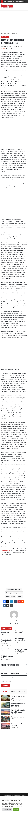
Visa (20, 596)
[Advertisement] (14, 21)
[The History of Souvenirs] (5, 719)
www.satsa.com (5, 550)
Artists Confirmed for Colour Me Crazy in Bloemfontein (7, 642)
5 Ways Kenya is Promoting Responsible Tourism (18, 711)
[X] (7, 601)
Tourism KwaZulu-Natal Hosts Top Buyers (21, 650)
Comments (21, 691)
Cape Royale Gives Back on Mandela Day (20, 639)
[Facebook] (4, 601)
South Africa (11, 596)
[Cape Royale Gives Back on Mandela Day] (21, 633)
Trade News (14, 33)
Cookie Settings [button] (7, 809)
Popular (13, 691)
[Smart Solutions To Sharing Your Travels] (5, 726)
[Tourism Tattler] (7, 6)
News (8, 33)
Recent (5, 691)
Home (4, 33)
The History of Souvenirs (10, 1)
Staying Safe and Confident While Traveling (18, 704)
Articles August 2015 (14, 589)
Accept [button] (16, 809)
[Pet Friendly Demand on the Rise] (7, 651)
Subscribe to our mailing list (8, 678)
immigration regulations (14, 593)
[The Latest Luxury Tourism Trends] (5, 698)
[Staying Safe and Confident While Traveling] (5, 705)
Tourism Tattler (7, 46)
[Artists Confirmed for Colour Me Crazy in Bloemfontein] (7, 634)
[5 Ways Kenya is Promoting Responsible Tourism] (5, 712)
